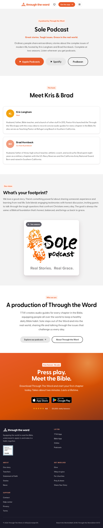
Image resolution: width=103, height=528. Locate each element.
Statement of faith (10, 476)
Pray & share (59, 480)
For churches (59, 476)
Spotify (57, 61)
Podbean (78, 61)
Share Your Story (60, 485)
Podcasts (57, 447)
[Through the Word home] (35, 4)
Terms (5, 510)
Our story (7, 467)
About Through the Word (67, 339)
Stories (5, 480)
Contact (6, 497)
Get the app (65, 4)
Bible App (58, 438)
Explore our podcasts (33, 339)
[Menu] (79, 4)
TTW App (58, 434)
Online (56, 443)
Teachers (6, 471)
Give (56, 467)
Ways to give (59, 471)
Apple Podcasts (31, 61)
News (5, 485)
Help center (7, 502)
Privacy (6, 506)
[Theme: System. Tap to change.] (54, 4)
